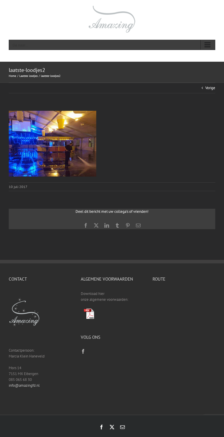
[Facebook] (83, 351)
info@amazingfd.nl (24, 385)
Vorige (210, 87)
